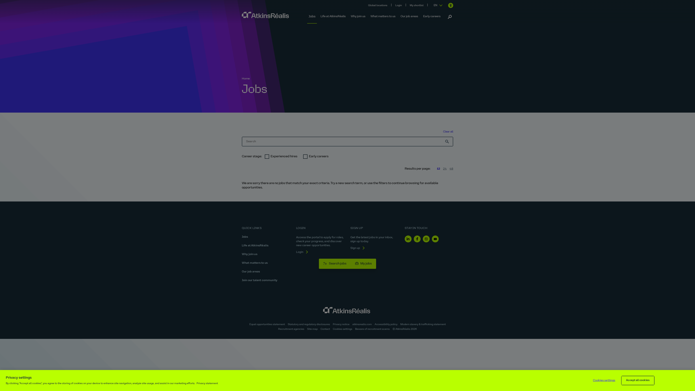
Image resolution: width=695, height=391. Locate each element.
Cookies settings (604, 380)
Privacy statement (207, 383)
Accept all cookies (638, 380)
